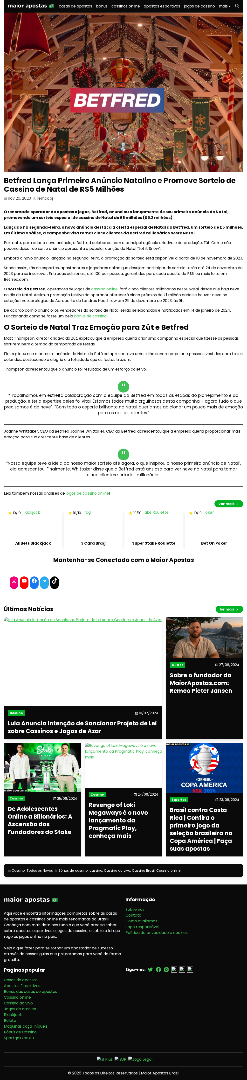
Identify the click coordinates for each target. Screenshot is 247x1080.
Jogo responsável (142, 927)
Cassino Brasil (143, 870)
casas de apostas (75, 6)
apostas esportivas (162, 6)
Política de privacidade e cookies (156, 932)
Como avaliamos (141, 921)
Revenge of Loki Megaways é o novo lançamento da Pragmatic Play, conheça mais (118, 820)
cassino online (104, 289)
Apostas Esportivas (22, 986)
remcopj (45, 198)
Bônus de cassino (73, 870)
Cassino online (168, 870)
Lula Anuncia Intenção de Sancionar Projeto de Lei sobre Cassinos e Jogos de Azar (82, 727)
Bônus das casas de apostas (30, 991)
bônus (102, 6)
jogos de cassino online (87, 493)
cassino (95, 870)
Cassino (18, 870)
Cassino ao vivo (117, 870)
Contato (133, 915)
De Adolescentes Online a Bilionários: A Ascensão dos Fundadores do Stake (40, 820)
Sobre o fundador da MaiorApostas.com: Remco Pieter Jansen (201, 683)
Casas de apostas (21, 980)
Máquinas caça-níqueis (26, 1026)
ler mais (227, 609)
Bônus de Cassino (20, 1032)
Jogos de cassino (20, 1009)
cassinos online (125, 6)
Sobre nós (134, 909)
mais (223, 6)
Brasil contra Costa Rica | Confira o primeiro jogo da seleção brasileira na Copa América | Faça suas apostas (201, 829)
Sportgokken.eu (19, 1038)
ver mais (227, 503)
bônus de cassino (90, 316)
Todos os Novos (40, 870)
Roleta (10, 1020)
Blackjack (13, 1014)
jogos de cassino (199, 6)
